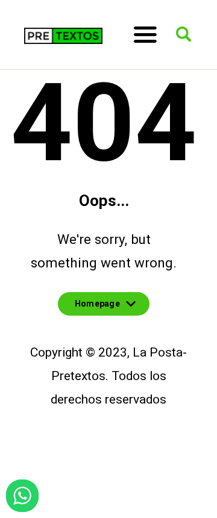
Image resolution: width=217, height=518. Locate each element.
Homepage (97, 307)
